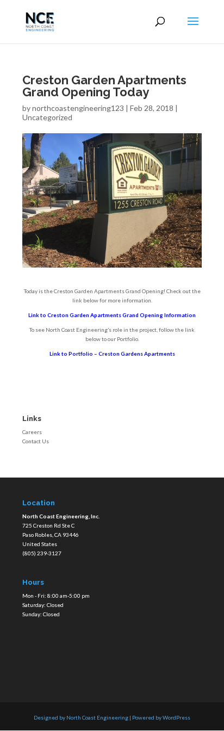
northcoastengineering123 (78, 108)
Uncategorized (47, 117)
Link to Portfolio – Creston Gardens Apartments (112, 353)
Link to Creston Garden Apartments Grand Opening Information (112, 315)
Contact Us (35, 441)
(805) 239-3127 (41, 553)
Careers (32, 432)
